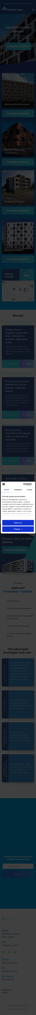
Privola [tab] (6, 489)
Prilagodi (17, 529)
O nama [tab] (29, 489)
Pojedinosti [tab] (18, 489)
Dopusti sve (18, 523)
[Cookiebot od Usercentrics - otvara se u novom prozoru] (25, 484)
